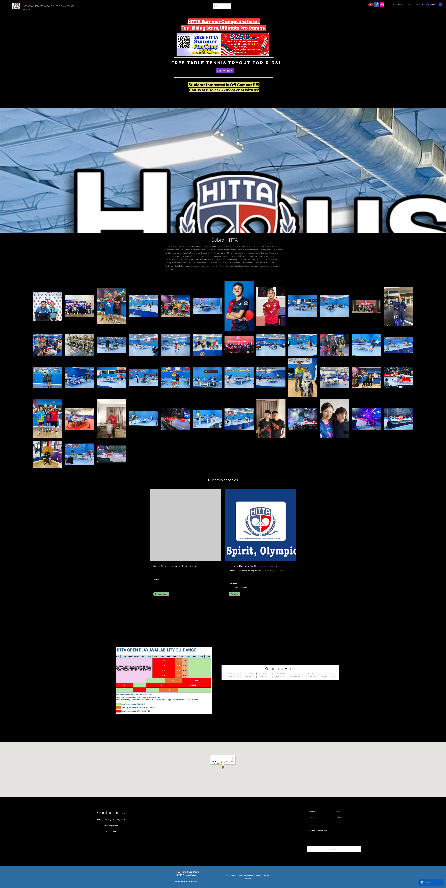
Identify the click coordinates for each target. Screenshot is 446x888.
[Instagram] (382, 4)
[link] (185, 566)
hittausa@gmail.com (110, 826)
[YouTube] (370, 4)
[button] (440, 4)
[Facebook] (376, 4)
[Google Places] (422, 5)
